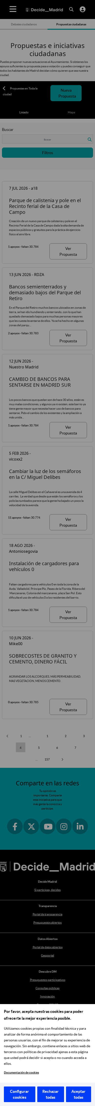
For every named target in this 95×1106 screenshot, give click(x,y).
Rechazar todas (50, 1094)
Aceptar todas (78, 1094)
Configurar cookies (19, 1094)
